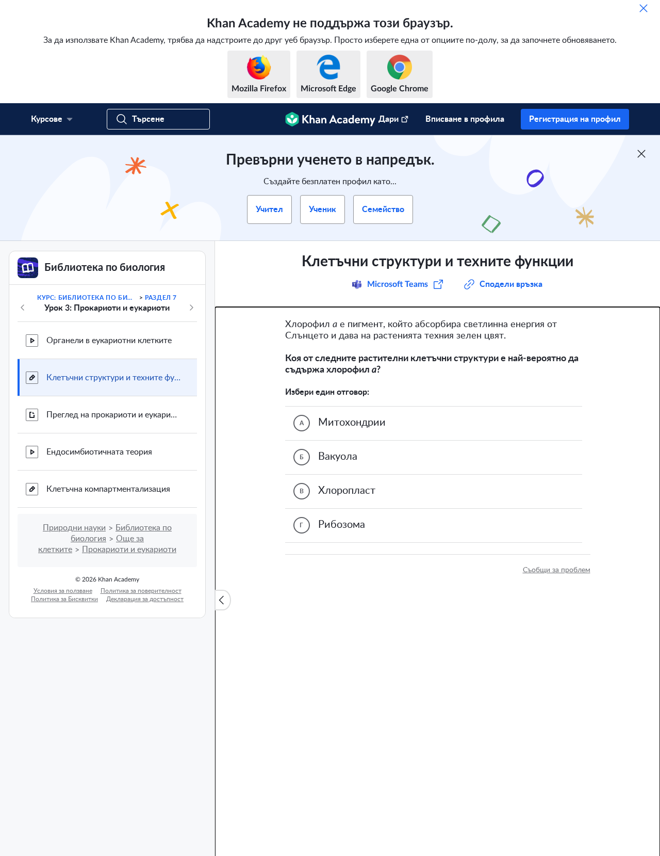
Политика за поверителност (141, 591)
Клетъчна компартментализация (108, 489)
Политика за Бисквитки (64, 599)
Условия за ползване (63, 591)
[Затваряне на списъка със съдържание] (222, 600)
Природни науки (74, 528)
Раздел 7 (161, 298)
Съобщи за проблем (556, 570)
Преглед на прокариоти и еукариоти (113, 415)
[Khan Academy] (330, 119)
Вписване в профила (464, 119)
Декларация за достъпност (145, 599)
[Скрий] (643, 8)
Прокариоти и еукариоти (129, 549)
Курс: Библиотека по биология (87, 298)
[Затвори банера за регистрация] (641, 153)
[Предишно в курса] (22, 307)
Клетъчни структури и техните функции (113, 378)
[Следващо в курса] (191, 307)
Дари (388, 119)
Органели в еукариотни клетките (109, 340)
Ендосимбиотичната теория (99, 452)
